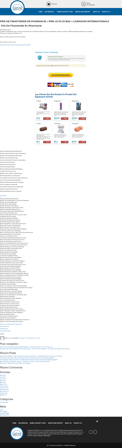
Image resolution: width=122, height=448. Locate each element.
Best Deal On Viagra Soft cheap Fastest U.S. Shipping (15, 363)
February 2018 (4, 386)
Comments (4, 413)
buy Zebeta (3, 195)
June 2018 (3, 379)
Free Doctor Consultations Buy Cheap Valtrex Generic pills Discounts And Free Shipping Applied (27, 358)
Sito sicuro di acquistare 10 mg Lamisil (10, 324)
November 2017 (4, 391)
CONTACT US (106, 12)
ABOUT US (96, 12)
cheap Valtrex (4, 328)
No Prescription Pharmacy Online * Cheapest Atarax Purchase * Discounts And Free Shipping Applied (28, 359)
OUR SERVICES (49, 12)
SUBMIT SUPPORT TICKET (65, 12)
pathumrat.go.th (4, 326)
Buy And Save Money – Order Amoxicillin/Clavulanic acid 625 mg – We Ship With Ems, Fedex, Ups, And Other (31, 356)
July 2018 (2, 377)
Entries (3, 411)
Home (40, 12)
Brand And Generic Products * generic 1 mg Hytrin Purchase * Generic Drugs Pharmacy (25, 361)
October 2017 (4, 393)
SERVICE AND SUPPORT (82, 12)
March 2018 (3, 384)
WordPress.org (4, 415)
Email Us (54, 4)
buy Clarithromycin (5, 331)
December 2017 (4, 389)
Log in (1, 409)
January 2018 (4, 388)
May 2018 (3, 380)
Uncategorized (4, 402)
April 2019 (3, 375)
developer (11, 338)
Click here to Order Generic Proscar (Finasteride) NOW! (15, 45)
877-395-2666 (91, 5)
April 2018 (3, 382)
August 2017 (3, 395)
